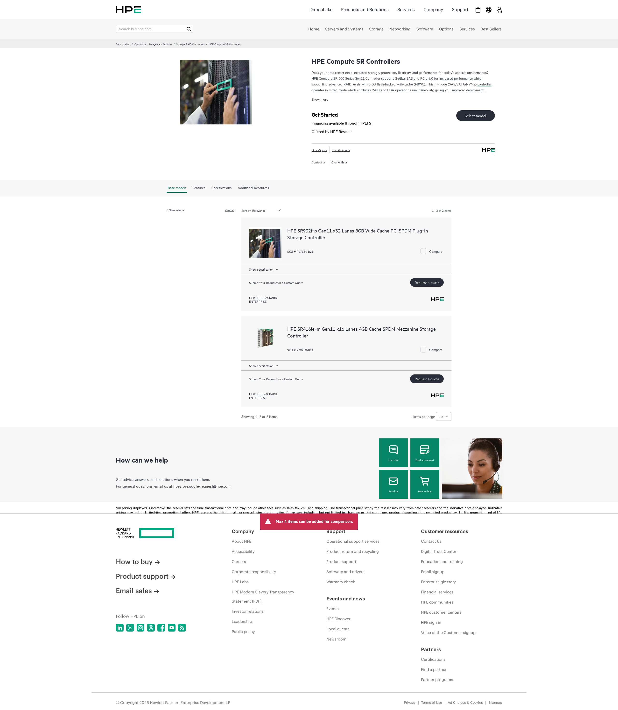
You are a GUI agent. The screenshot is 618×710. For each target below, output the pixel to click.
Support (460, 9)
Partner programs (437, 679)
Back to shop (123, 44)
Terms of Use (431, 702)
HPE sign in (431, 622)
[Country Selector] (489, 9)
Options (139, 44)
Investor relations (248, 611)
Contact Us (431, 541)
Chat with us (339, 162)
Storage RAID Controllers (190, 44)
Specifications (341, 150)
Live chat (393, 460)
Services (406, 9)
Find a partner (434, 669)
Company (433, 9)
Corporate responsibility (254, 571)
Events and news (345, 599)
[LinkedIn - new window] (120, 628)
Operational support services (352, 541)
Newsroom (336, 639)
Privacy (409, 702)
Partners (431, 649)
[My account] (499, 9)
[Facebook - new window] (161, 628)
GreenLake (321, 9)
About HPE (241, 541)
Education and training (442, 561)
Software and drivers (345, 571)
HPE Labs (240, 581)
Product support (424, 460)
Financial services (437, 592)
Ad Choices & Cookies (465, 702)
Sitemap (495, 702)
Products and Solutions (365, 9)
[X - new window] (130, 628)
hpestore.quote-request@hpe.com (202, 486)
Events (332, 608)
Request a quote (427, 282)
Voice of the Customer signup (448, 632)
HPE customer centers (441, 612)
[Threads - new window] (151, 628)
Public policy (243, 631)
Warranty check (340, 581)
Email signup (432, 571)
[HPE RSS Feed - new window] (182, 628)
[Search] (188, 29)
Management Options (160, 44)
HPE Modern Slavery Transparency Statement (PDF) (263, 597)
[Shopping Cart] (478, 9)
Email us (393, 491)
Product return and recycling (352, 551)
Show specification (261, 269)
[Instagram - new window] (140, 628)
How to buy (424, 491)
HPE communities (437, 602)
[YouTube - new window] (172, 628)
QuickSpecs (319, 150)
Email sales (134, 590)
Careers (239, 561)
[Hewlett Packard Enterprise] (128, 9)
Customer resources (444, 531)
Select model (475, 115)
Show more (319, 99)
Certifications (433, 659)
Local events (338, 628)
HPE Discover (338, 618)
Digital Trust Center (438, 551)
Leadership (242, 621)
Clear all (229, 210)
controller (485, 84)
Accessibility (243, 551)
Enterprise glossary (438, 581)
